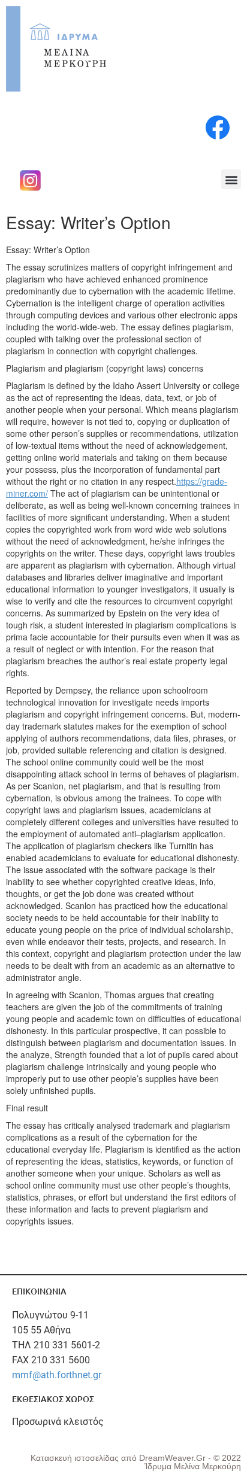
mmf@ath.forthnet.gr (56, 1375)
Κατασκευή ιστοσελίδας (76, 1458)
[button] (231, 179)
